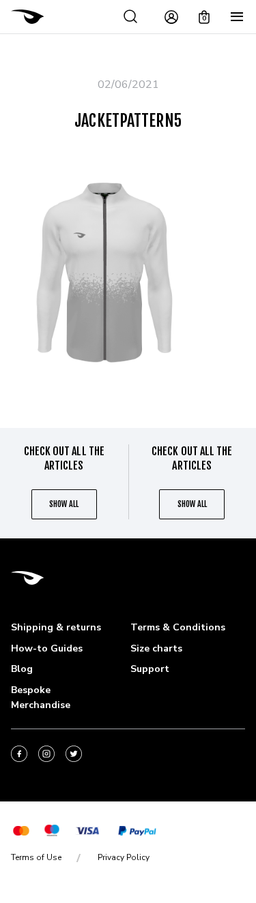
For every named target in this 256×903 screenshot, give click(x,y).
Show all (64, 504)
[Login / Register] (171, 17)
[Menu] (237, 17)
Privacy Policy (124, 857)
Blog (22, 668)
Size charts (156, 648)
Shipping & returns (56, 627)
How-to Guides (47, 648)
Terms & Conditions (177, 627)
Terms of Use (36, 857)
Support (149, 668)
